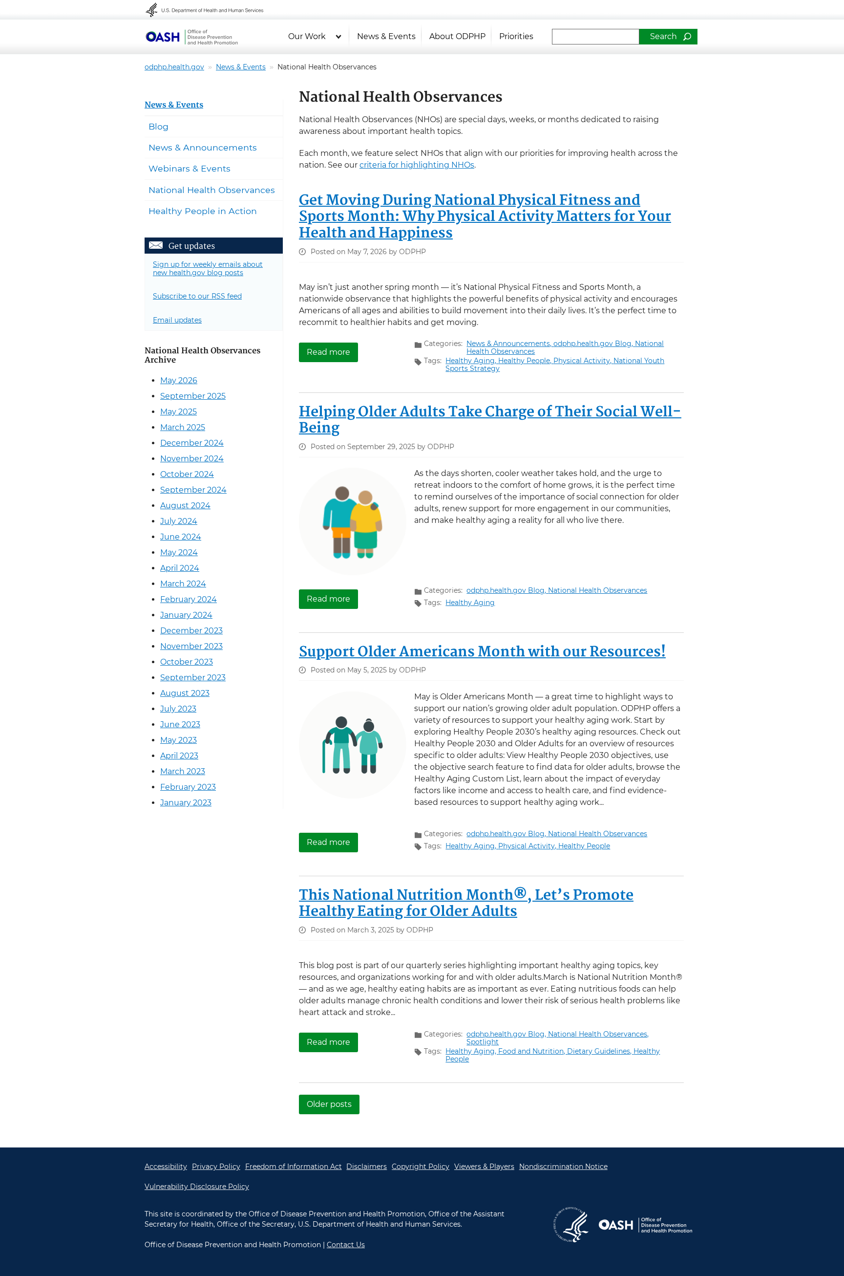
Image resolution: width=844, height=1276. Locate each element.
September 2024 (193, 490)
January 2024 (186, 615)
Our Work (307, 36)
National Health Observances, (598, 1034)
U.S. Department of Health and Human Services (211, 10)
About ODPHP (457, 36)
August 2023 (185, 693)
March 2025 (182, 427)
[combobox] (595, 36)
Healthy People (584, 846)
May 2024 (179, 552)
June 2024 (180, 536)
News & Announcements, (509, 343)
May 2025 (178, 411)
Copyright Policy (420, 1166)
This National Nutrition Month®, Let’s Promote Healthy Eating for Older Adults (466, 904)
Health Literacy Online (191, 36)
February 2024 (188, 599)
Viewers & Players (484, 1166)
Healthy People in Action (202, 211)
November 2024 (192, 458)
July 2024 (178, 521)
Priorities (516, 36)
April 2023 (179, 755)
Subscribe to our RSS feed (197, 296)
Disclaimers (366, 1166)
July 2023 (178, 709)
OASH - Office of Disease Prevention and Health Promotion (645, 1225)
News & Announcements (202, 147)
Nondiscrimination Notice (563, 1166)
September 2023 (193, 677)
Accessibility (166, 1166)
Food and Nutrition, (532, 1051)
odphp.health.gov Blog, (594, 343)
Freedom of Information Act (293, 1166)
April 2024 (179, 568)
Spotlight (482, 1042)
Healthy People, (525, 360)
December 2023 (191, 630)
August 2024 (185, 505)
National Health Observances (597, 590)
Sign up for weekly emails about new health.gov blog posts (208, 268)
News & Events (386, 36)
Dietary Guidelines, (600, 1051)
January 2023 (185, 802)
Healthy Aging (470, 602)
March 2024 (183, 583)
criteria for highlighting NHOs (416, 165)
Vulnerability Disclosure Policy (197, 1186)
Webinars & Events (189, 168)
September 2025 (193, 396)
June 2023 (180, 724)
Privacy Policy (216, 1166)
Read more (332, 351)
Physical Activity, (583, 360)
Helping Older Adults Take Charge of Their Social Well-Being (490, 421)
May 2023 (178, 740)
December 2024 (192, 443)
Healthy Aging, (471, 360)
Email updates (177, 320)
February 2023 (188, 787)
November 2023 (191, 646)
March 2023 (182, 771)
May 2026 (178, 380)
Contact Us (346, 1244)
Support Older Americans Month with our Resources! (482, 652)
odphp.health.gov (174, 67)
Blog (158, 126)
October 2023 (186, 662)
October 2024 (187, 474)
